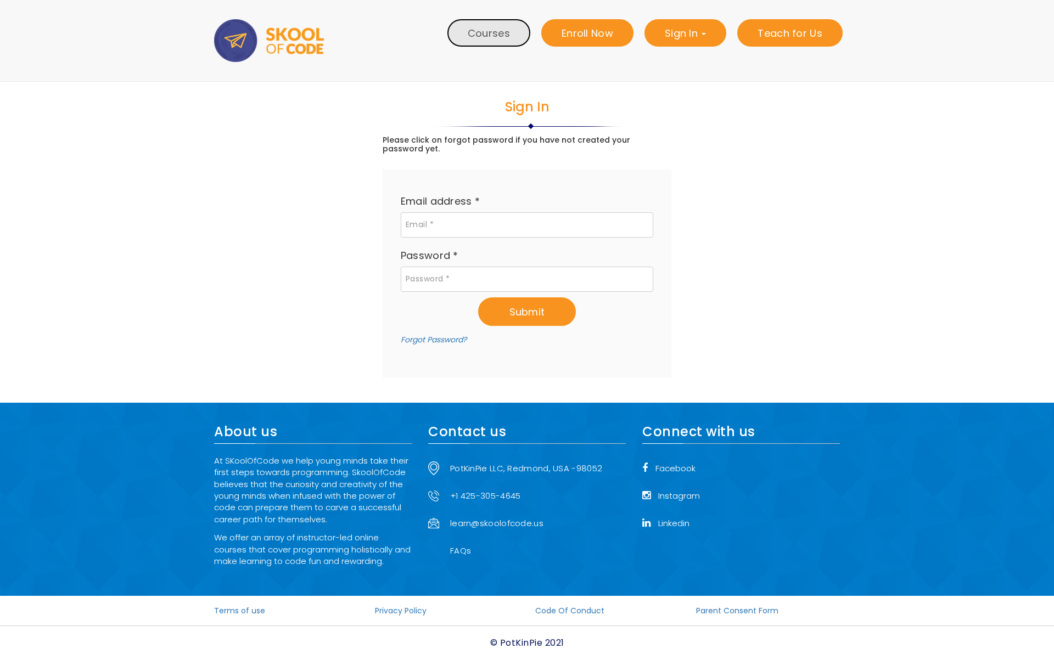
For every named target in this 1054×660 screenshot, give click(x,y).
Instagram (679, 495)
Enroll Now (587, 33)
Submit (527, 312)
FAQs (460, 550)
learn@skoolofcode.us (496, 523)
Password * (429, 255)
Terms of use (239, 610)
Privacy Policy (401, 610)
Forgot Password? (434, 339)
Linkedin (673, 523)
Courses (489, 33)
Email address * (440, 201)
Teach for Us (790, 33)
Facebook (675, 468)
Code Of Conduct (569, 610)
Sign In (682, 33)
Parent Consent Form (737, 610)
